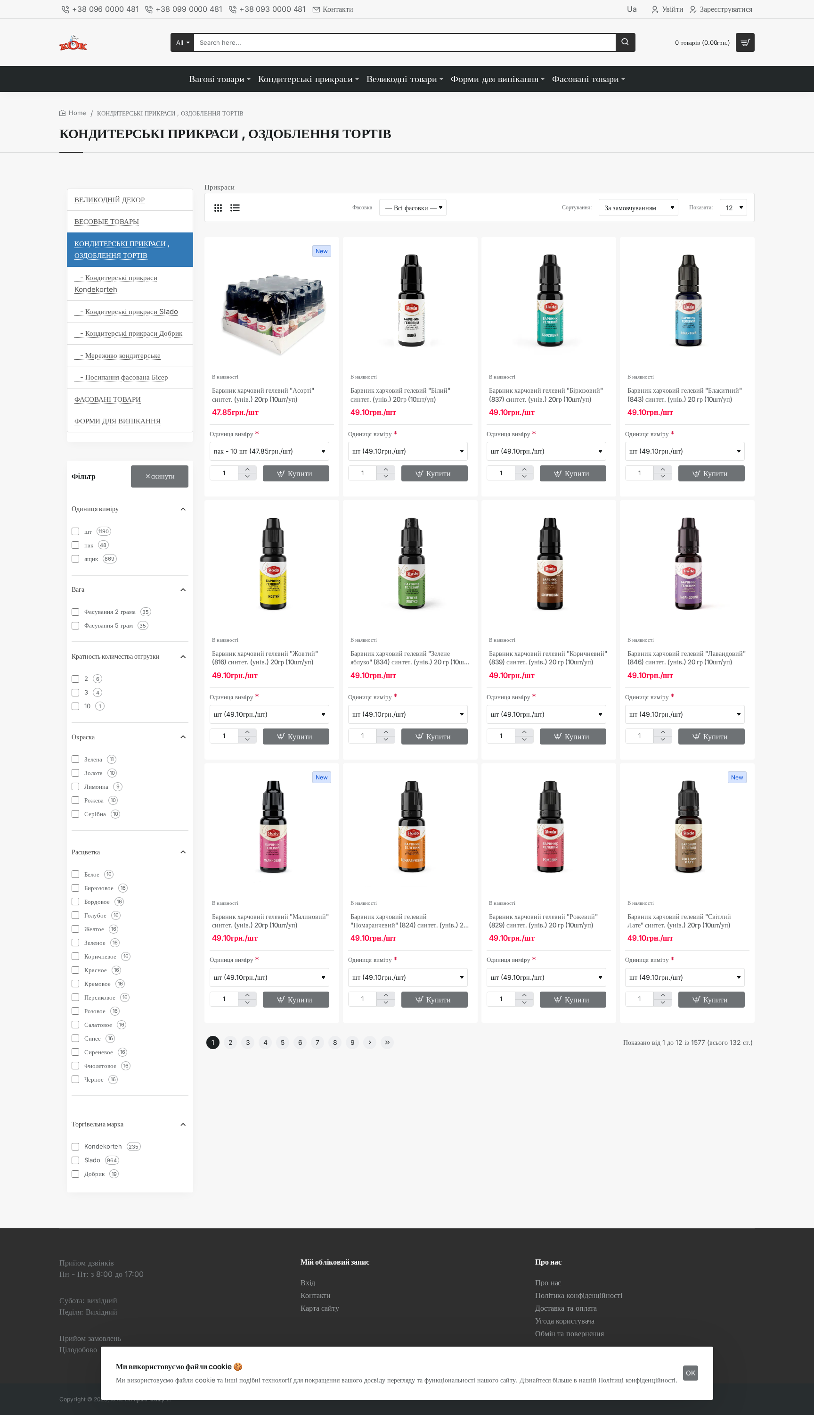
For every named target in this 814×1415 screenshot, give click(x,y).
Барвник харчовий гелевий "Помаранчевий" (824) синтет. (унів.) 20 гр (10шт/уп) (408, 921)
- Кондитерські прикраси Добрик (128, 333)
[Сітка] (218, 207)
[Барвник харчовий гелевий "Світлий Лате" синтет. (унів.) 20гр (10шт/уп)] (687, 830)
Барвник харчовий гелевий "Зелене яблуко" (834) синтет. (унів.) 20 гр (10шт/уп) (409, 658)
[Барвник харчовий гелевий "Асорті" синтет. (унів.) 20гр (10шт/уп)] (271, 304)
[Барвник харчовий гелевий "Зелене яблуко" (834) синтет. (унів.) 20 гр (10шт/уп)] (410, 567)
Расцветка (86, 852)
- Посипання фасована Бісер (121, 376)
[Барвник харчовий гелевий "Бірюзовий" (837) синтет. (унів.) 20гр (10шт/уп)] (548, 304)
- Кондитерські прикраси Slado (126, 311)
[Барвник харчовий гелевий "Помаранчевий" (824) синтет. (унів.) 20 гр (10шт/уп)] (410, 830)
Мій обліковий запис (335, 1261)
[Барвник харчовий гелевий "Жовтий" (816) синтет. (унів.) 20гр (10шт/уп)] (271, 567)
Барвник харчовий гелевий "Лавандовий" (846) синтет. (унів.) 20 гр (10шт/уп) (686, 657)
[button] (296, 473)
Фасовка (362, 207)
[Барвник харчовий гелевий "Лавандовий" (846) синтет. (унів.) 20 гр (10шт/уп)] (687, 567)
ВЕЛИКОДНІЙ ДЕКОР (109, 199)
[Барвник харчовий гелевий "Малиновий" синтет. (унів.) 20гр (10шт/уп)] (271, 830)
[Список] (235, 207)
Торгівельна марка (97, 1124)
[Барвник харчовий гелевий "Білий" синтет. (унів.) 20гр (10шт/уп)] (410, 304)
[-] (247, 476)
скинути (163, 476)
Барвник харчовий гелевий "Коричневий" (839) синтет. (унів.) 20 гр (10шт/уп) (548, 657)
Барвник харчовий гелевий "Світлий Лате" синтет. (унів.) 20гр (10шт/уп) (679, 920)
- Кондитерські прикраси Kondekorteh (115, 283)
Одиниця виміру (95, 509)
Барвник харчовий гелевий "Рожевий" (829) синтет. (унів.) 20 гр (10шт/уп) (543, 920)
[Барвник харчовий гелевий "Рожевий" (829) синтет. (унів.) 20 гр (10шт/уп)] (548, 830)
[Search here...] (625, 42)
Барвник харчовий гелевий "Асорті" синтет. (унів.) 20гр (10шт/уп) (263, 394)
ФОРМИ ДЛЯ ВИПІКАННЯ (117, 420)
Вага (78, 589)
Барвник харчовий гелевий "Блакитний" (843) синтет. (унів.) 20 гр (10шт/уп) (684, 394)
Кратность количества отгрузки (116, 656)
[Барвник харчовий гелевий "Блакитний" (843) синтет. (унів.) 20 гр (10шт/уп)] (687, 304)
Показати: (701, 207)
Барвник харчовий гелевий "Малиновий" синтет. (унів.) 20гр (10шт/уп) (270, 920)
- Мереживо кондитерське (117, 355)
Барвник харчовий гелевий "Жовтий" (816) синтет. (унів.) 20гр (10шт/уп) (265, 657)
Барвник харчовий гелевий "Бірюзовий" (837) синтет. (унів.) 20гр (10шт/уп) (546, 394)
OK (690, 1373)
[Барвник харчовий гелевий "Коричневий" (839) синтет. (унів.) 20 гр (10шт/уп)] (548, 567)
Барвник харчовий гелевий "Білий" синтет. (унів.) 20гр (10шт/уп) (400, 394)
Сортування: (577, 207)
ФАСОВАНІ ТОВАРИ (107, 399)
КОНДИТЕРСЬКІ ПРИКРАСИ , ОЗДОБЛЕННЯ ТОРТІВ (122, 249)
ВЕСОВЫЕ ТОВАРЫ (106, 221)
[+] (247, 469)
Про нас (548, 1261)
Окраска (83, 737)
